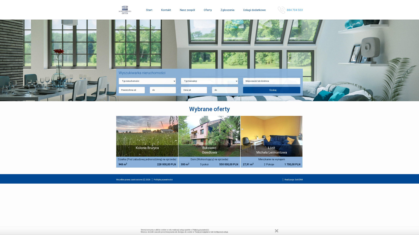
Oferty (208, 10)
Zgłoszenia (227, 10)
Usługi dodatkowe (254, 10)
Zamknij (276, 230)
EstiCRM (299, 179)
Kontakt (166, 10)
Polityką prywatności (200, 230)
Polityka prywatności (163, 179)
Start (149, 10)
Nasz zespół (187, 10)
